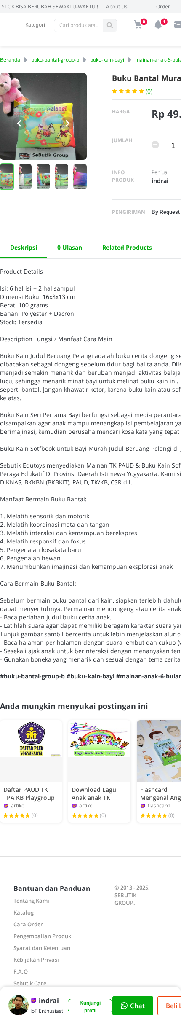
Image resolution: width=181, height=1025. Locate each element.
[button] (25, 176)
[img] (138, 24)
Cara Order (28, 924)
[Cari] (110, 25)
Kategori (35, 24)
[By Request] (166, 211)
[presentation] (19, 123)
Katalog (23, 912)
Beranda (10, 59)
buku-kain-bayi (107, 59)
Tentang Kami (31, 900)
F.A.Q (20, 971)
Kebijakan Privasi (36, 959)
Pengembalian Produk (42, 936)
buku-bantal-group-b (55, 59)
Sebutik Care (29, 983)
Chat (137, 1005)
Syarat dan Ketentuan (41, 948)
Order (163, 6)
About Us (117, 6)
